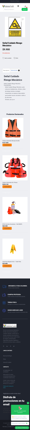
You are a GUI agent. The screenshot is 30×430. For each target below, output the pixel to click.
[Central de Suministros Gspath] (8, 6)
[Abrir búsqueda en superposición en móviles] (15, 9)
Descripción (6, 70)
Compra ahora (7, 145)
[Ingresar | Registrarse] (25, 6)
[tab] (6, 70)
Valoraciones (15, 70)
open (22, 19)
